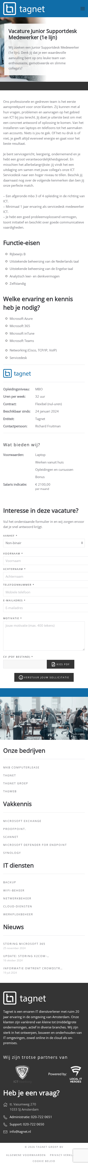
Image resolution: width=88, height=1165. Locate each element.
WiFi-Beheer (14, 890)
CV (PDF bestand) (18, 656)
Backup (9, 882)
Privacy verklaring (66, 1155)
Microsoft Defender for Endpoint (35, 845)
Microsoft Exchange (22, 821)
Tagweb (10, 791)
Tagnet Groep (15, 783)
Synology (12, 853)
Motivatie (12, 618)
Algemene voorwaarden (26, 1155)
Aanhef (10, 535)
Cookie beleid (44, 1161)
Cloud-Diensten (17, 906)
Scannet (10, 837)
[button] (83, 8)
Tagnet (9, 775)
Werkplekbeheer (18, 914)
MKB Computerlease (21, 767)
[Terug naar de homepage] (24, 8)
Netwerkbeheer (17, 898)
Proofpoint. (14, 829)
